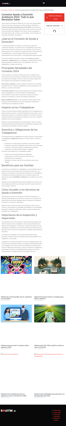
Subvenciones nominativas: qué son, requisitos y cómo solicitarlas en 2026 (13, 395)
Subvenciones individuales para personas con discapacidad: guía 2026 (49, 395)
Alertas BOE (4, 10)
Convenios (11, 10)
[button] (43, 3)
